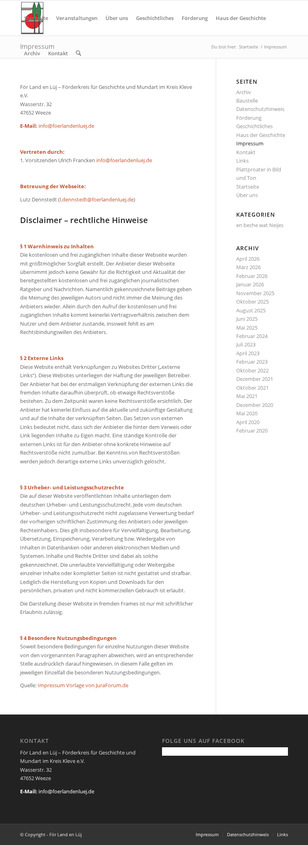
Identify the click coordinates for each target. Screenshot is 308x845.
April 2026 (247, 258)
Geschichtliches (254, 126)
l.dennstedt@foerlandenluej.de (97, 199)
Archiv (243, 92)
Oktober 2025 (252, 301)
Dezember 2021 (254, 378)
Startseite (247, 186)
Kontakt (245, 152)
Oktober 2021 (252, 387)
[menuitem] (36, 18)
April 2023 (247, 353)
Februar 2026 (251, 276)
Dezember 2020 (254, 404)
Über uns (247, 195)
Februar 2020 (251, 430)
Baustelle (247, 100)
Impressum (249, 143)
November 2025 (255, 293)
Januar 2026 (250, 284)
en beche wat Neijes (260, 225)
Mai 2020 (246, 413)
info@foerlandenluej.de (124, 160)
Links (242, 160)
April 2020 (247, 422)
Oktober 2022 (252, 370)
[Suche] (78, 53)
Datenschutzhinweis (260, 109)
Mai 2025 (246, 327)
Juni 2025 (246, 318)
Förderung (248, 117)
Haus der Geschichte (260, 135)
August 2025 (250, 310)
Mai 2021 (246, 396)
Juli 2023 (245, 344)
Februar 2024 (251, 336)
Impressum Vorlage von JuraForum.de (83, 685)
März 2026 (248, 267)
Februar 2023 (251, 361)
